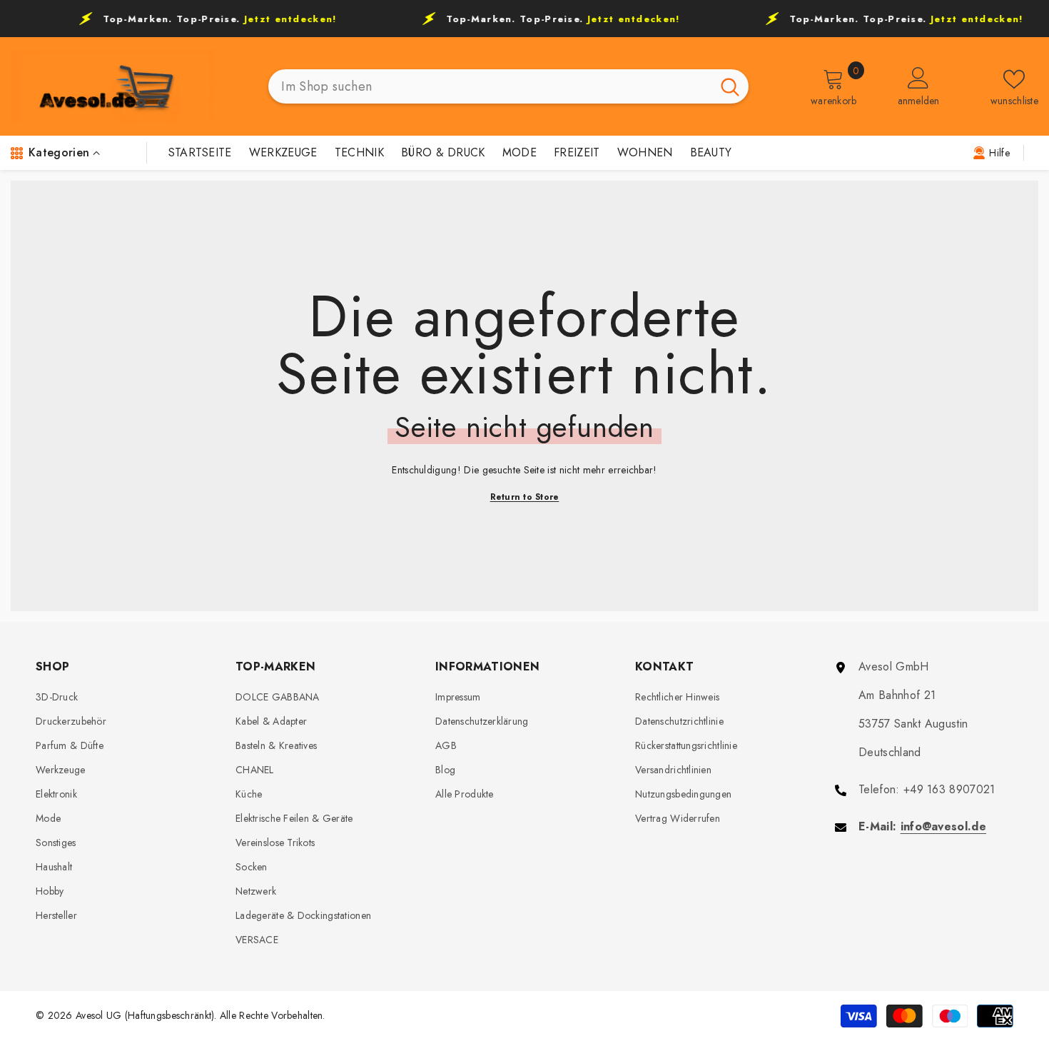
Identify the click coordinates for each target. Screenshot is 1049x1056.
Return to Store (524, 497)
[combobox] (489, 86)
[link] (991, 152)
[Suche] (508, 86)
